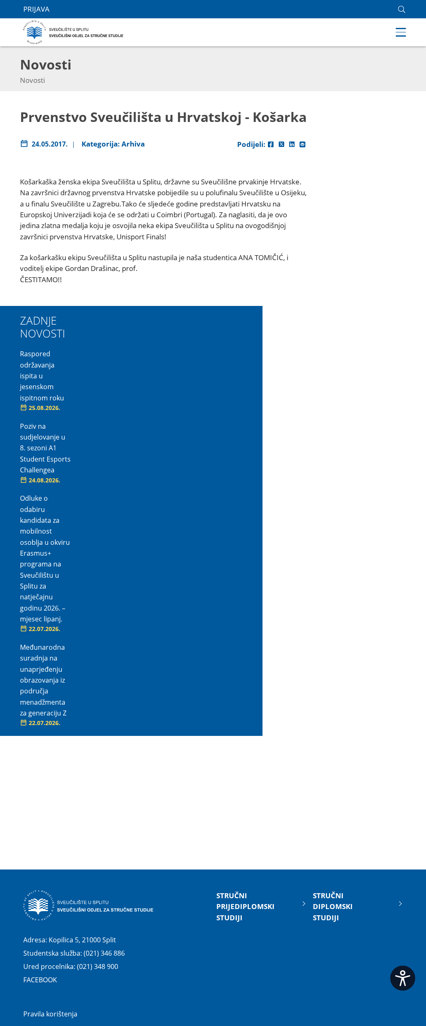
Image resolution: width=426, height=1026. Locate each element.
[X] (281, 144)
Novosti (32, 80)
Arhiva (133, 144)
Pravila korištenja (50, 1014)
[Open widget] (402, 978)
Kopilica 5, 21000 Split (82, 939)
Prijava (36, 9)
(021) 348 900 (97, 966)
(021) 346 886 (104, 953)
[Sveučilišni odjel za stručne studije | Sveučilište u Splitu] (73, 31)
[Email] (302, 144)
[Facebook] (271, 144)
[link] (401, 9)
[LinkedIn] (291, 144)
